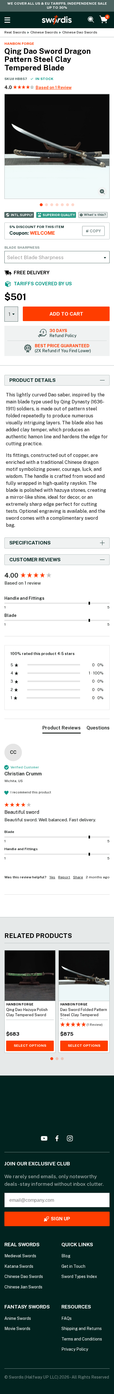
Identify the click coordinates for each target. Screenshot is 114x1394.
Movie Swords (17, 1328)
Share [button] (78, 877)
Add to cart (66, 314)
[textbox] (57, 257)
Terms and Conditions (81, 1339)
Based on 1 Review (54, 87)
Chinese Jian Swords (23, 1287)
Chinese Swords (44, 32)
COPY (95, 231)
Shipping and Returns (81, 1328)
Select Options (30, 1046)
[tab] (61, 729)
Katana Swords (18, 1266)
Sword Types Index (79, 1276)
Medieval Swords (20, 1256)
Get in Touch (73, 1266)
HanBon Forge (19, 44)
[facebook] (57, 1138)
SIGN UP (60, 1219)
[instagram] (69, 1138)
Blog (65, 1256)
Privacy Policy (74, 1349)
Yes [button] (52, 877)
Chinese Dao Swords (79, 32)
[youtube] (44, 1138)
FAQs (66, 1318)
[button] (23, 87)
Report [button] (64, 877)
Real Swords (15, 32)
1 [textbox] (9, 314)
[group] (57, 575)
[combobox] (57, 257)
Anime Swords (17, 1318)
